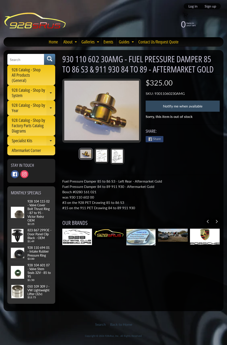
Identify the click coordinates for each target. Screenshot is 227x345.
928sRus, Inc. (112, 335)
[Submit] (49, 59)
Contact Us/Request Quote (158, 42)
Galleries (90, 42)
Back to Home (121, 324)
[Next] (216, 221)
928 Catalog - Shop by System (33, 93)
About (70, 42)
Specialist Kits (33, 142)
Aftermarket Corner (26, 150)
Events (108, 42)
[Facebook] (15, 174)
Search (100, 324)
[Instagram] (24, 174)
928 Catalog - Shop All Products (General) (26, 75)
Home (53, 42)
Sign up (210, 6)
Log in (193, 6)
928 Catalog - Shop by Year (33, 108)
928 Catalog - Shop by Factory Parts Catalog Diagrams (28, 125)
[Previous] (208, 221)
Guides (127, 42)
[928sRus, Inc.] (35, 22)
